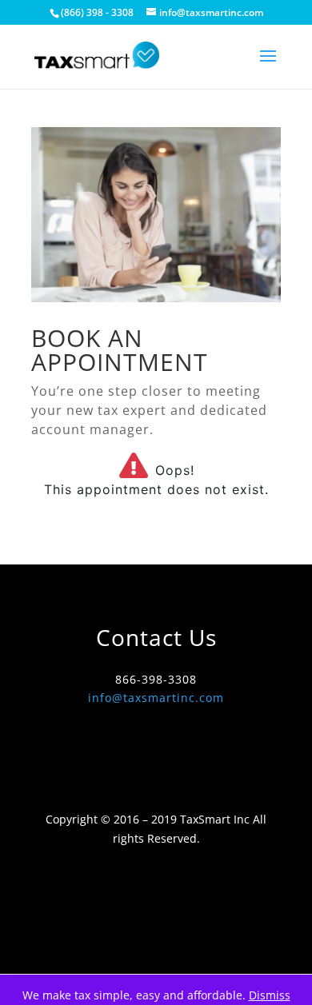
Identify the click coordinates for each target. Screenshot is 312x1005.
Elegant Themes (153, 933)
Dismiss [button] (269, 995)
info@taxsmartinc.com (156, 697)
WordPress (156, 952)
